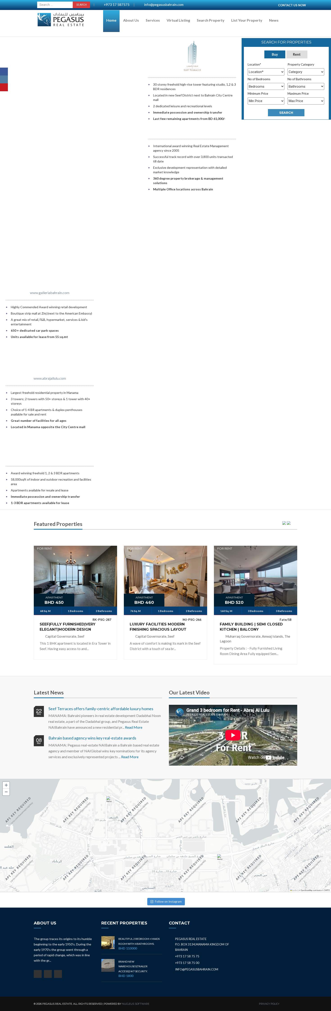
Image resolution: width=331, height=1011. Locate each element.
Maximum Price (298, 93)
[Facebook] (4, 71)
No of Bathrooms (299, 79)
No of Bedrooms (259, 79)
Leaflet (294, 890)
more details (75, 573)
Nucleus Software (135, 1003)
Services (153, 20)
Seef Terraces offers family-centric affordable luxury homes (100, 708)
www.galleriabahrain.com (49, 292)
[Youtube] (4, 87)
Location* (254, 64)
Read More (133, 727)
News (274, 20)
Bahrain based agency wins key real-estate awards (92, 737)
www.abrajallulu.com (50, 378)
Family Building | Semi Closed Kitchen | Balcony (251, 627)
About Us (131, 20)
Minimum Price (258, 93)
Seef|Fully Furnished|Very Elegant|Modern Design (67, 627)
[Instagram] (4, 79)
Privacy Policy (269, 1003)
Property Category (301, 64)
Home (111, 20)
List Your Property (246, 20)
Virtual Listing (178, 20)
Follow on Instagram (168, 901)
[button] (110, 801)
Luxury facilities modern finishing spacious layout (158, 627)
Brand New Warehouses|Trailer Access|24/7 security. (133, 966)
